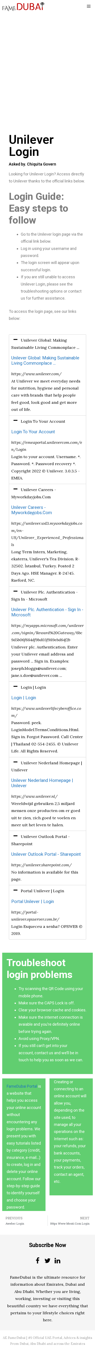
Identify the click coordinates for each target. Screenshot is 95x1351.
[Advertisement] (47, 62)
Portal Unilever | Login (32, 901)
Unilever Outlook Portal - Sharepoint (46, 854)
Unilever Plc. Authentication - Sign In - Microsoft (47, 612)
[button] (47, 344)
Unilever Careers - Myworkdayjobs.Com (31, 510)
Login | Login (23, 698)
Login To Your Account (33, 432)
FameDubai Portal (22, 1086)
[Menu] (88, 6)
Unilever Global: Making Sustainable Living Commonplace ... (45, 360)
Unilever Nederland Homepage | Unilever (42, 783)
